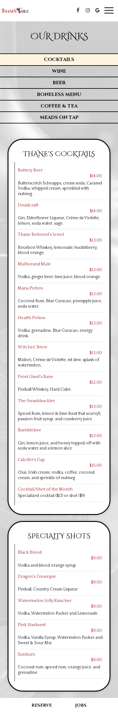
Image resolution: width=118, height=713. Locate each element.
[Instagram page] (88, 10)
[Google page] (97, 10)
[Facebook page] (78, 10)
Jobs (81, 705)
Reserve (41, 705)
